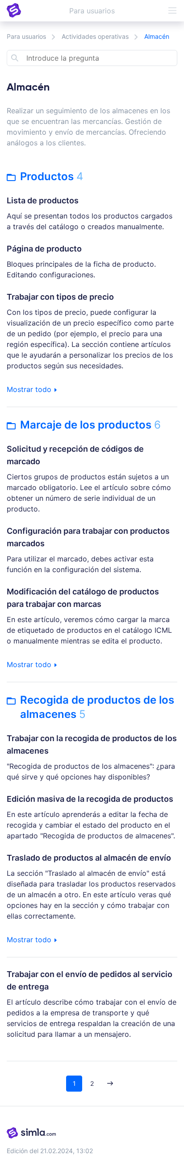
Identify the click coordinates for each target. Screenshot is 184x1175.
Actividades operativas (95, 36)
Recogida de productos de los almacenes (97, 707)
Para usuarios (26, 36)
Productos (51, 176)
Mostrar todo (30, 389)
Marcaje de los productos (90, 424)
